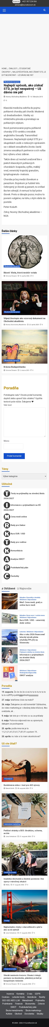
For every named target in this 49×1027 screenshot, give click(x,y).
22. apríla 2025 (34, 324)
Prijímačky (40, 1000)
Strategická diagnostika (28, 672)
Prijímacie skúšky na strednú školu (32, 652)
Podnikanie (8, 779)
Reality (42, 997)
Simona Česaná (11, 276)
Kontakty (20, 994)
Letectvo (23, 631)
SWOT (13, 1007)
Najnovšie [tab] (25, 588)
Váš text (8, 405)
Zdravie (41, 1003)
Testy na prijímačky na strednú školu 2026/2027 (24, 495)
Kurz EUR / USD (17, 533)
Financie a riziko (10, 872)
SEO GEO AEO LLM (11, 1000)
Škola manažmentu (14, 1010)
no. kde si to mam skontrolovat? (26, 736)
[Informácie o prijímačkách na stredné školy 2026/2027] (10, 655)
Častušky (14, 576)
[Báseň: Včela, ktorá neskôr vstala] (24, 252)
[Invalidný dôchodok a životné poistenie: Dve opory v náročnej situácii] (24, 859)
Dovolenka (29, 1014)
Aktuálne (23, 597)
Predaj (6, 921)
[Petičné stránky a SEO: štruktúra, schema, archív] (24, 810)
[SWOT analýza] (10, 673)
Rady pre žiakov (17, 525)
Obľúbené (23, 599)
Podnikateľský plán (19, 567)
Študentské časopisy (11, 82)
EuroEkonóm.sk (31, 1023)
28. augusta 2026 (23, 788)
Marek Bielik (10, 788)
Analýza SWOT (17, 559)
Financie (19, 1003)
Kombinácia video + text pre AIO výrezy (22, 785)
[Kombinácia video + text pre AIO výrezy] (24, 765)
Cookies (5, 997)
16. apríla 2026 (24, 276)
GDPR (37, 994)
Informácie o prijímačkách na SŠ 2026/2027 (22, 507)
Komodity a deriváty (33, 597)
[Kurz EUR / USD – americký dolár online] (10, 619)
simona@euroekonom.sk (25, 5)
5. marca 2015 (24, 370)
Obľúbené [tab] (9, 588)
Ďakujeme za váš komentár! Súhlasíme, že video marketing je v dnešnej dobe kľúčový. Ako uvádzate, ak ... (24, 707)
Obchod (18, 1014)
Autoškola (31, 997)
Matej (8, 885)
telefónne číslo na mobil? (22, 700)
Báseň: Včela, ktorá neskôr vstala (20, 272)
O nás (29, 994)
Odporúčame (31, 599)
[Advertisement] (24, 39)
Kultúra (9, 1014)
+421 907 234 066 (29, 1)
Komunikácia (16, 550)
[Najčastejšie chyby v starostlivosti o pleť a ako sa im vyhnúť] (24, 907)
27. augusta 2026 (25, 836)
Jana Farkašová (11, 836)
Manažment (27, 1000)
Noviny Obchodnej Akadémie (16, 97)
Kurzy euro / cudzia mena (35, 615)
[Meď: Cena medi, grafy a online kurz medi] (10, 601)
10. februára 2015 (36, 97)
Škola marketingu (33, 1010)
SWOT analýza (26, 675)
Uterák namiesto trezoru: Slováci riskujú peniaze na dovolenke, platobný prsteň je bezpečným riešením (23, 978)
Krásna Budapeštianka (14, 367)
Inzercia (10, 994)
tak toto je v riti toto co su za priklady (26, 716)
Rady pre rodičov (18, 542)
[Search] (44, 10)
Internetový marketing (12, 824)
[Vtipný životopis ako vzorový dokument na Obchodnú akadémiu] (24, 298)
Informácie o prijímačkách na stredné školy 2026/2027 (32, 657)
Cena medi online (18, 516)
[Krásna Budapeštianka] (24, 347)
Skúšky (40, 1014)
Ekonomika (30, 1003)
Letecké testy (18, 997)
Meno (6, 441)
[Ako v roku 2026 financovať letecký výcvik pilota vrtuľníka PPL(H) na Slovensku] (10, 637)
